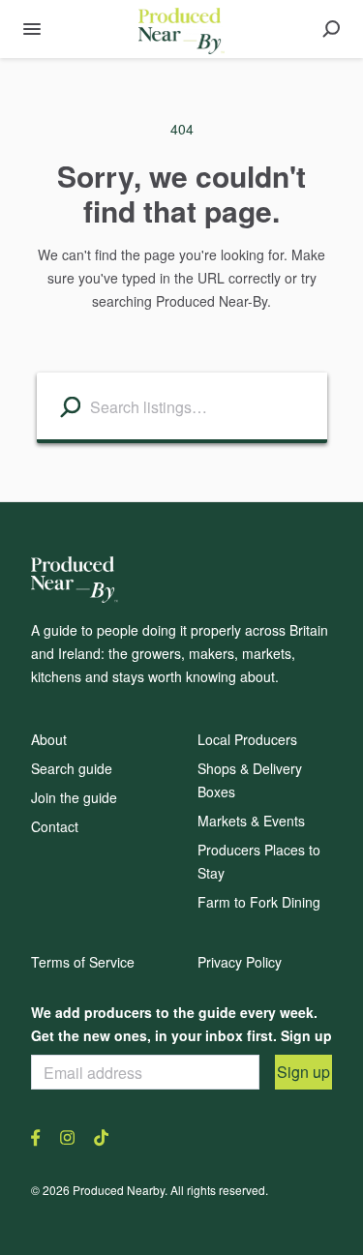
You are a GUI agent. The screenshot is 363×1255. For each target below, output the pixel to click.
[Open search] (331, 29)
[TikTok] (96, 1136)
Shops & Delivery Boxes (249, 780)
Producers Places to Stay (258, 861)
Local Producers (247, 739)
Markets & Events (251, 820)
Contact (54, 826)
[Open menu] (32, 29)
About (49, 739)
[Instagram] (67, 1136)
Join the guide (74, 797)
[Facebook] (40, 1136)
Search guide (71, 768)
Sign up (303, 1072)
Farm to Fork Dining (258, 901)
